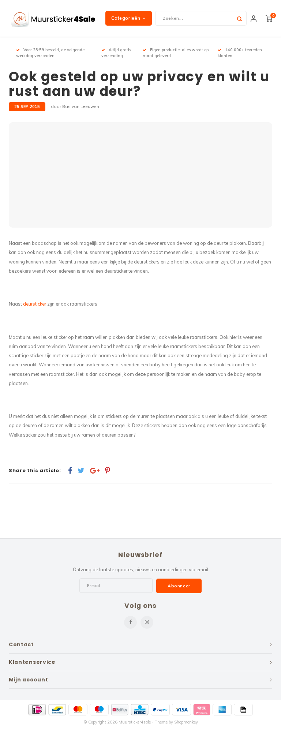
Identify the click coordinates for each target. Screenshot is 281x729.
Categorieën (125, 18)
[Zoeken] (239, 18)
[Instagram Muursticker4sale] (146, 622)
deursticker (34, 304)
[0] (269, 18)
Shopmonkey (186, 722)
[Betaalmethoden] (37, 710)
